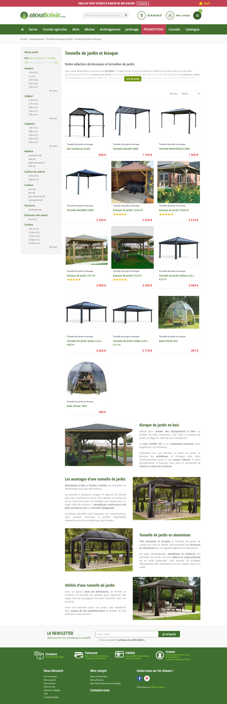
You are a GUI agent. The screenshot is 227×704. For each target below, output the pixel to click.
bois (32, 159)
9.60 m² (34, 179)
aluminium (35, 155)
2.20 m (33, 87)
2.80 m (33, 107)
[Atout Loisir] (42, 15)
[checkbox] (26, 73)
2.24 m (33, 100)
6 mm (33, 219)
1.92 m (33, 72)
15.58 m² (34, 239)
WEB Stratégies (158, 687)
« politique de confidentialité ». (131, 639)
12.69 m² (34, 236)
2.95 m (33, 111)
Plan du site (49, 686)
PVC (32, 166)
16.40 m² (34, 243)
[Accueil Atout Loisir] (22, 29)
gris (32, 192)
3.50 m (33, 142)
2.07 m (33, 79)
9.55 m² (34, 228)
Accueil (23, 39)
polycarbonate (37, 162)
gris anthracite (37, 196)
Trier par (173, 93)
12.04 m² (34, 232)
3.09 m (33, 114)
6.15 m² (34, 175)
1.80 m (33, 127)
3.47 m (33, 138)
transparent (36, 200)
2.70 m (33, 103)
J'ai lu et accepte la (122, 639)
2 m (32, 76)
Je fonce (142, 3)
